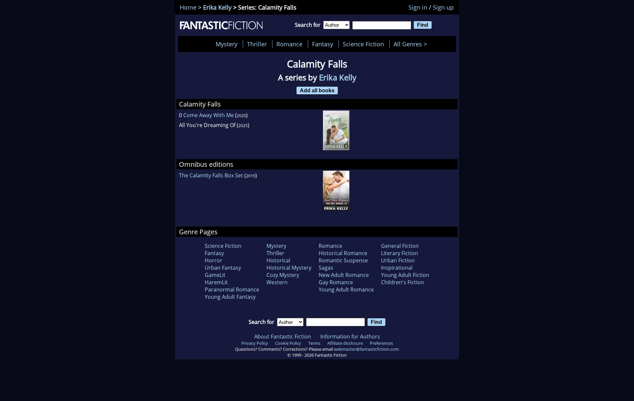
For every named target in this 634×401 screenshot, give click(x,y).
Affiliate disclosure (345, 343)
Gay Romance (336, 282)
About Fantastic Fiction (282, 336)
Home (188, 7)
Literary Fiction (399, 253)
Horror (213, 260)
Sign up (443, 7)
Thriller (257, 44)
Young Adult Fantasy (230, 296)
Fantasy (322, 44)
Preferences (381, 343)
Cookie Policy (288, 343)
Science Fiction (363, 44)
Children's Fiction (402, 282)
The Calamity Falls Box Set (211, 175)
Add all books (317, 90)
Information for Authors (350, 336)
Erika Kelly (217, 7)
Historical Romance (343, 253)
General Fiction (400, 245)
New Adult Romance (344, 275)
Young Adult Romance (346, 289)
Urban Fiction (398, 260)
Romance (289, 44)
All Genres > (412, 44)
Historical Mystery (288, 267)
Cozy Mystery (282, 275)
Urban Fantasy (223, 267)
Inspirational (396, 267)
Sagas (326, 267)
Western (277, 282)
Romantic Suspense (343, 260)
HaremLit (216, 282)
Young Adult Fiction (405, 275)
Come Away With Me (208, 115)
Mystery (226, 44)
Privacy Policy (254, 343)
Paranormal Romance (232, 289)
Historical (278, 260)
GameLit (215, 275)
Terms (314, 343)
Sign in (417, 7)
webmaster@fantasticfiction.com (366, 349)
